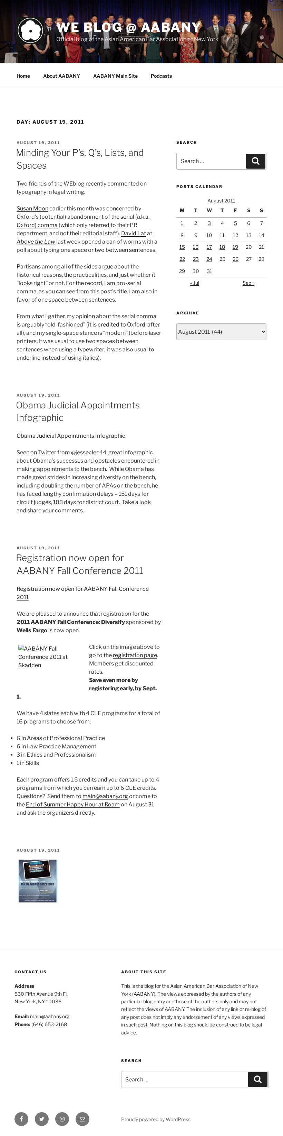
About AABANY (61, 76)
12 (235, 235)
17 (209, 247)
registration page (135, 655)
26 (235, 259)
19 (235, 247)
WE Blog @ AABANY (129, 27)
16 (195, 247)
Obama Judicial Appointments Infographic (71, 436)
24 (209, 259)
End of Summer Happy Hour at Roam (73, 804)
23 (196, 259)
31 (209, 271)
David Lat (133, 233)
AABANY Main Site (115, 76)
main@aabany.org (105, 796)
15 (182, 247)
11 (222, 235)
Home (23, 76)
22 (182, 259)
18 (222, 247)
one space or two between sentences (108, 250)
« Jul (194, 283)
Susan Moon (32, 208)
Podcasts (161, 76)
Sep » (248, 283)
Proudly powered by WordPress (156, 1119)
